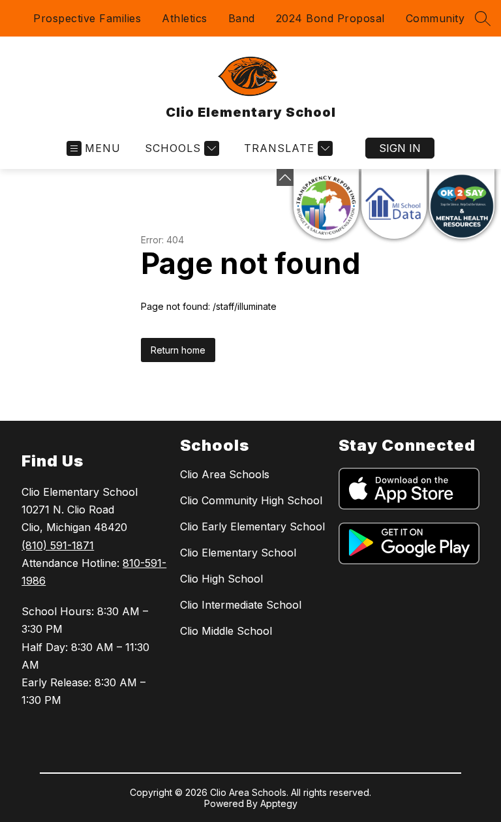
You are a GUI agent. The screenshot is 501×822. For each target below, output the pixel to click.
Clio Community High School (251, 500)
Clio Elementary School (238, 552)
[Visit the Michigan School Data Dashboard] (394, 204)
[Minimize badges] (285, 177)
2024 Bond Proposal (330, 18)
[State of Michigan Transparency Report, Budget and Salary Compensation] (326, 204)
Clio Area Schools (224, 474)
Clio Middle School (226, 630)
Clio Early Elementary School (252, 526)
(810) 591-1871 (58, 545)
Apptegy (278, 803)
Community (435, 18)
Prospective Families (87, 18)
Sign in (400, 148)
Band (241, 18)
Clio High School (221, 578)
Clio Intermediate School (240, 604)
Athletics (184, 18)
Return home (178, 350)
